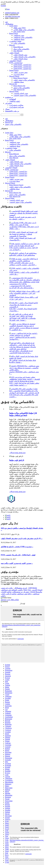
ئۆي (6, 22)
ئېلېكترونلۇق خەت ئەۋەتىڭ (10, 599)
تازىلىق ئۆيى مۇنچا (16, 460)
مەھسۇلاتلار (9, 24)
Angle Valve (13, 26)
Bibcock (12, 45)
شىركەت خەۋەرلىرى (16, 107)
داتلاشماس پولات (19, 43)
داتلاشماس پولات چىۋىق (21, 88)
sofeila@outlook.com (12, 13)
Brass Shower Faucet (20, 78)
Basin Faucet (13, 33)
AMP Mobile (32, 588)
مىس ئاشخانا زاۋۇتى (20, 55)
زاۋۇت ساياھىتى (14, 101)
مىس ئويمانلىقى (18, 35)
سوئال (7, 109)
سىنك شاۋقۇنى (18, 82)
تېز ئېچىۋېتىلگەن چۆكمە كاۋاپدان (12, 592)
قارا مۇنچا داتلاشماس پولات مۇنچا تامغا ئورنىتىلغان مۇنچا (23, 414)
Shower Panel (13, 91)
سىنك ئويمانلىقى (18, 39)
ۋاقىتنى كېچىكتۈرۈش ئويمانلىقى (11, 590)
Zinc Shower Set (18, 89)
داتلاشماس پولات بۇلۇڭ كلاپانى (24, 30)
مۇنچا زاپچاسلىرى (15, 41)
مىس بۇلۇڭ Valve (19, 28)
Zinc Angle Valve (19, 31)
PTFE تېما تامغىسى (15, 62)
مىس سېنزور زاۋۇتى (20, 72)
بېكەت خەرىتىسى (7, 588)
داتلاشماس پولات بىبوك (21, 49)
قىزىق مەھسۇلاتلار (20, 588)
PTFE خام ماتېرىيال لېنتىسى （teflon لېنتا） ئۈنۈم (18, 555)
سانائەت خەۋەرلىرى (16, 105)
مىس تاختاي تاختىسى (20, 93)
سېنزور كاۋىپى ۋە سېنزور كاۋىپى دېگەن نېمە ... (17, 563)
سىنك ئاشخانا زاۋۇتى (20, 59)
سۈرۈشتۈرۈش (21, 452)
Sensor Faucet (14, 70)
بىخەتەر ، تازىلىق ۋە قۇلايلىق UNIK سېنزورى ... (17, 546)
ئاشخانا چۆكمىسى (15, 61)
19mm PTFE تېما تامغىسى (22, 66)
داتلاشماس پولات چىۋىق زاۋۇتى (24, 80)
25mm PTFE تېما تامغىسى (22, 68)
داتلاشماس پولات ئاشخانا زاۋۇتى (24, 57)
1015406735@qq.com (12, 16)
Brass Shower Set (19, 86)
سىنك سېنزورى (18, 74)
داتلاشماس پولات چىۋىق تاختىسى (24, 95)
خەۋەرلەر (8, 103)
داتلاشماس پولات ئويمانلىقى (22, 37)
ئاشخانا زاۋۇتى (14, 53)
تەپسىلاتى (12, 452)
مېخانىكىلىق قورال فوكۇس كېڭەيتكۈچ (22, 255)
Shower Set (13, 84)
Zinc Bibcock (17, 51)
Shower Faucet (14, 76)
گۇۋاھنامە (12, 99)
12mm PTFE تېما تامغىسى (22, 64)
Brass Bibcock (18, 47)
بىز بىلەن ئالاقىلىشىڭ (12, 111)
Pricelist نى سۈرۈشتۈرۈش (10, 582)
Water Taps (27, 590)
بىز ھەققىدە (9, 97)
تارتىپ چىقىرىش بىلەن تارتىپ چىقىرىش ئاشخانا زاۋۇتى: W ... (21, 538)
